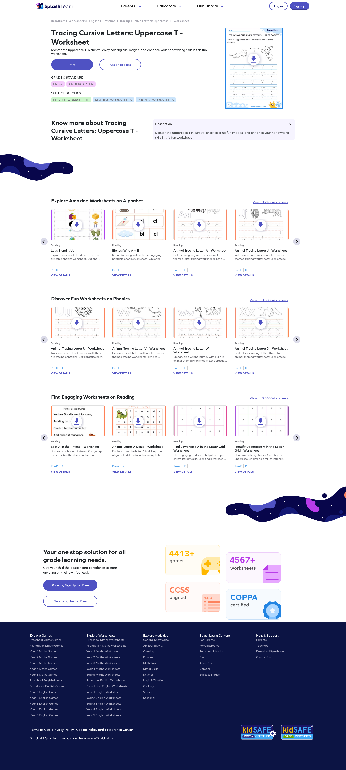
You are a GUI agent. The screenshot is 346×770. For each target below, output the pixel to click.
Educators (166, 6)
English (94, 21)
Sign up (299, 6)
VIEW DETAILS (60, 275)
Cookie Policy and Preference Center (104, 730)
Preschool (109, 21)
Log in (278, 6)
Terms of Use (40, 730)
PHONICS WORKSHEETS (156, 100)
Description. (164, 124)
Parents (128, 6)
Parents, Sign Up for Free (70, 585)
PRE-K (58, 84)
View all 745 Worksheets (270, 202)
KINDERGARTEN (80, 84)
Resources (58, 21)
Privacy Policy (63, 730)
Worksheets (77, 21)
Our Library (207, 6)
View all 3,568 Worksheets (269, 398)
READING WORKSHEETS (113, 100)
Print (72, 64)
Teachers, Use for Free (70, 601)
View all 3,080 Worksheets (269, 300)
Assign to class (120, 64)
